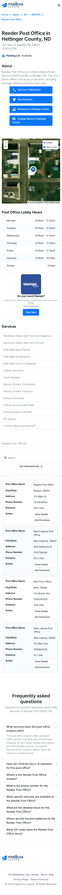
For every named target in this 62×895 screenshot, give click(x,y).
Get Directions (25, 99)
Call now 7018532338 (29, 89)
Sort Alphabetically (29, 466)
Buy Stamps (32, 874)
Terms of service (39, 879)
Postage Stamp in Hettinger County (29, 120)
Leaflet (32, 202)
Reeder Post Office (12, 19)
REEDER (35, 14)
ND (25, 14)
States (16, 14)
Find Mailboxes (16, 874)
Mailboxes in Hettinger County (33, 109)
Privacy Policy (21, 879)
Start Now (31, 312)
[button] (33, 170)
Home (5, 14)
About (44, 874)
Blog (51, 874)
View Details (41, 514)
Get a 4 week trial (31, 306)
